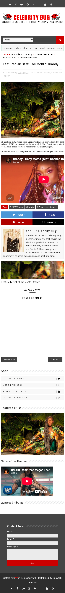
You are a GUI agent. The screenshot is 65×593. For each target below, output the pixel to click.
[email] (39, 3)
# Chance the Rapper (46, 207)
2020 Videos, (37, 72)
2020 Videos (16, 54)
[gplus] (22, 4)
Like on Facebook (12, 385)
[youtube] (45, 4)
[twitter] (10, 4)
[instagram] (27, 4)
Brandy (29, 54)
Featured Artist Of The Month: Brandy (20, 282)
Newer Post (9, 359)
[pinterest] (51, 4)
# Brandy (30, 207)
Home (5, 54)
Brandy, (47, 72)
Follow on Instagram (15, 398)
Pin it (21, 222)
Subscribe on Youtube (15, 391)
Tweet (21, 215)
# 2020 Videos (16, 207)
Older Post (55, 359)
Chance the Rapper (44, 54)
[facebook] (16, 4)
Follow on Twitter (13, 379)
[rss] (33, 4)
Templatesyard (28, 577)
